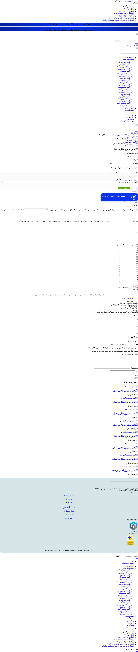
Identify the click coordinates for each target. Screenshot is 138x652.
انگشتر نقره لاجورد (124, 99)
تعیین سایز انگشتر (69, 507)
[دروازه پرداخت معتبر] (130, 545)
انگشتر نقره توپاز (125, 71)
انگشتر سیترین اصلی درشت (125, 470)
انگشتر (125, 135)
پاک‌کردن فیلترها (133, 341)
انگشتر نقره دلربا (125, 78)
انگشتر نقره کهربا (125, 94)
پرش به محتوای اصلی (122, 1)
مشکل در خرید (69, 514)
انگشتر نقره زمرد (125, 81)
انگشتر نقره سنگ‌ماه (124, 85)
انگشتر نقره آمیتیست (123, 64)
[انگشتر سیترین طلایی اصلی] (129, 443)
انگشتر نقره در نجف (124, 76)
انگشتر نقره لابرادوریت (123, 97)
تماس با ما (69, 506)
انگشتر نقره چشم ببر (123, 73)
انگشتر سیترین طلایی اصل (125, 390)
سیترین (119, 135)
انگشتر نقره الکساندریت (123, 66)
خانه (136, 135)
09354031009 (134, 133)
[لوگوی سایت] (129, 39)
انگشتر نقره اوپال (125, 67)
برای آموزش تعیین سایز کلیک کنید (126, 180)
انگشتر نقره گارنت (124, 96)
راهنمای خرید (69, 518)
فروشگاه (131, 135)
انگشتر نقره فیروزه (124, 90)
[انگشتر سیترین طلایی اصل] (129, 386)
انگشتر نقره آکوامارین (123, 62)
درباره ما (69, 502)
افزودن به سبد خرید (124, 188)
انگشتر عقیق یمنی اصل (130, 144)
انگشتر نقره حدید (125, 74)
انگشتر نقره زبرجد (124, 80)
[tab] (128, 298)
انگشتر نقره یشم (125, 106)
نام (136, 371)
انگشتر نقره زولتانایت (123, 83)
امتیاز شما (134, 354)
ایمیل (136, 375)
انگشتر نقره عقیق (124, 89)
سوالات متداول (69, 511)
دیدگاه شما (134, 368)
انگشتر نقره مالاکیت (124, 101)
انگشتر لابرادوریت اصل (130, 138)
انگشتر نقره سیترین (124, 87)
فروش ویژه (69, 499)
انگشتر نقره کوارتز (124, 92)
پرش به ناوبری (133, 1)
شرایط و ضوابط (69, 495)
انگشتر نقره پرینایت (124, 69)
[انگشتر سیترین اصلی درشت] (128, 466)
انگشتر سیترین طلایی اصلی (125, 447)
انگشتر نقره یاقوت (124, 105)
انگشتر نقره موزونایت (123, 103)
